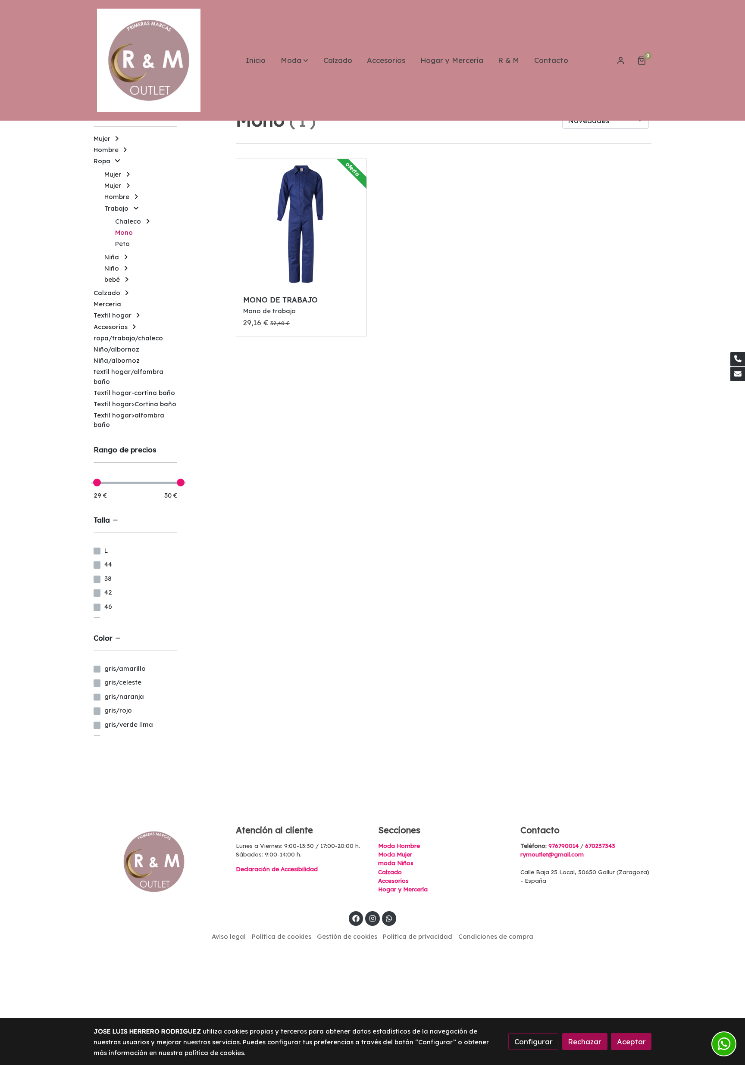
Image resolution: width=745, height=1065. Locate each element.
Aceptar (631, 1041)
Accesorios (393, 880)
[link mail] (737, 374)
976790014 (563, 845)
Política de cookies (281, 936)
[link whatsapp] (389, 918)
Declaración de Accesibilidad (277, 869)
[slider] (97, 482)
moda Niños (395, 862)
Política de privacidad (417, 936)
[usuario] (621, 60)
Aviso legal (229, 936)
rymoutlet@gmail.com (552, 854)
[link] (148, 60)
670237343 (600, 845)
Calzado (390, 872)
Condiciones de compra (495, 936)
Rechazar (584, 1041)
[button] (294, 60)
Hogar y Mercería (403, 889)
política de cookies (214, 1053)
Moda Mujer (395, 854)
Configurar (533, 1041)
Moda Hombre (399, 845)
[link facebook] (356, 918)
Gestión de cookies (347, 936)
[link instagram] (372, 918)
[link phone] (737, 359)
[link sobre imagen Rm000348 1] (301, 224)
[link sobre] (159, 861)
